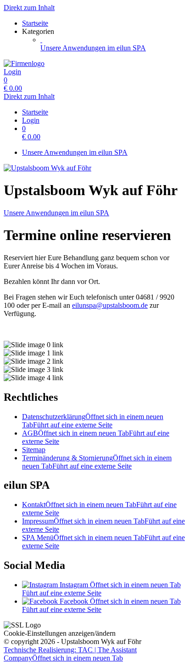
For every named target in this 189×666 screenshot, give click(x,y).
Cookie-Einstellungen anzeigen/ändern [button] (60, 633)
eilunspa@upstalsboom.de (110, 305)
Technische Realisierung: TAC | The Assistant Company (70, 654)
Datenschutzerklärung (92, 421)
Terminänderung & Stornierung (97, 462)
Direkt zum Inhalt (29, 7)
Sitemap (33, 449)
